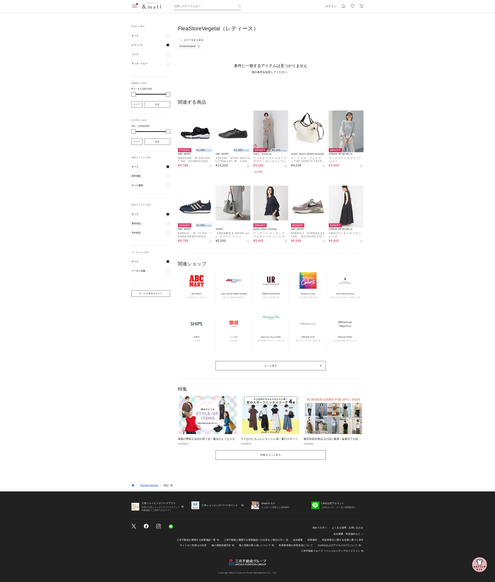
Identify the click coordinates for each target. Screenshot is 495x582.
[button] (150, 35)
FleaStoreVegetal (149, 485)
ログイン (331, 6)
